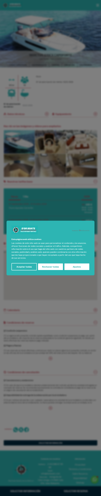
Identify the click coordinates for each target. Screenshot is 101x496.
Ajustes (77, 266)
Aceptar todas (24, 266)
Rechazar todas (50, 266)
